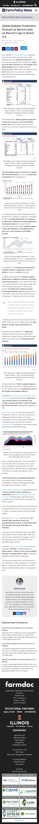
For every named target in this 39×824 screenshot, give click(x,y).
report (20, 55)
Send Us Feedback (19, 703)
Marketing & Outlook (19, 745)
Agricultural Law (19, 735)
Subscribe (19, 769)
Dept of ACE (9, 712)
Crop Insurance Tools (19, 750)
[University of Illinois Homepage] (19, 724)
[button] (36, 10)
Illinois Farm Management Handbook (19, 755)
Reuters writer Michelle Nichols (12, 490)
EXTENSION (30, 712)
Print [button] (23, 48)
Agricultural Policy (19, 738)
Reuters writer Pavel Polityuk (19, 546)
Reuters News (14, 518)
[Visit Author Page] (19, 581)
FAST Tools (19, 752)
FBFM (19, 712)
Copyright (10, 726)
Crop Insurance (19, 740)
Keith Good (19, 588)
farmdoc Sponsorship (19, 771)
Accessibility (20, 726)
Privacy (30, 726)
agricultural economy (10, 43)
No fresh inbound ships (10, 412)
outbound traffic (7, 424)
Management (19, 742)
